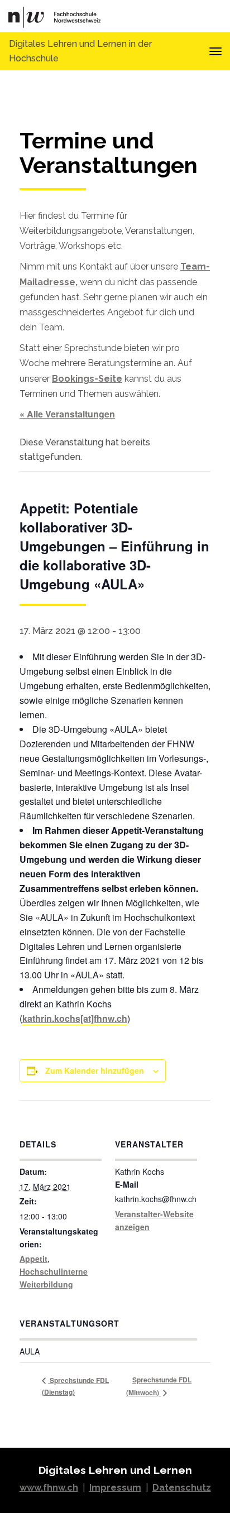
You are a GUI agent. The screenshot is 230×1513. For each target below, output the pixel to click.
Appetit (33, 1258)
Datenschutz (181, 1487)
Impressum (115, 1487)
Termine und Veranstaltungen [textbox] (109, 153)
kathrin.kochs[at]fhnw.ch (74, 1018)
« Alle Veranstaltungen (67, 413)
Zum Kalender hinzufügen (94, 1070)
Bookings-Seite (87, 378)
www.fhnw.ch (49, 1487)
